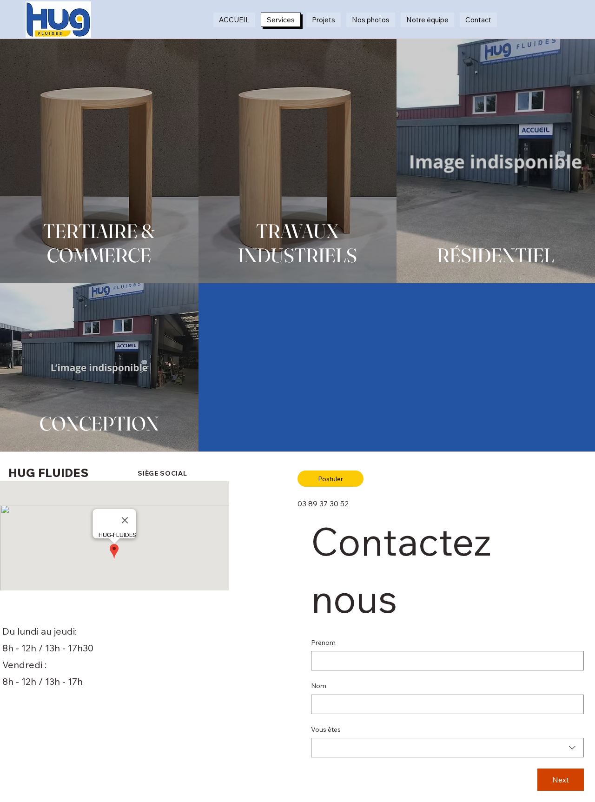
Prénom (323, 642)
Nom (318, 686)
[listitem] (99, 161)
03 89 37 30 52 (323, 503)
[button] (331, 479)
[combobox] (447, 747)
